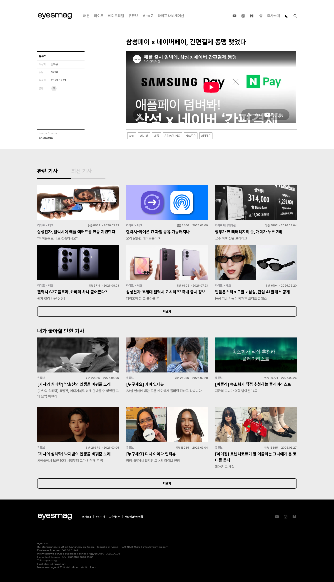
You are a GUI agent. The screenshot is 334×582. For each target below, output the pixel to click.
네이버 (144, 136)
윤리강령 (100, 516)
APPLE (206, 136)
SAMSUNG (172, 136)
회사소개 (273, 16)
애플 (156, 136)
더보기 (167, 311)
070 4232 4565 (131, 547)
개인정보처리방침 (134, 516)
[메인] (54, 16)
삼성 (132, 136)
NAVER (191, 136)
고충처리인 (114, 516)
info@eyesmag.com (155, 547)
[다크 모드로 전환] (287, 16)
